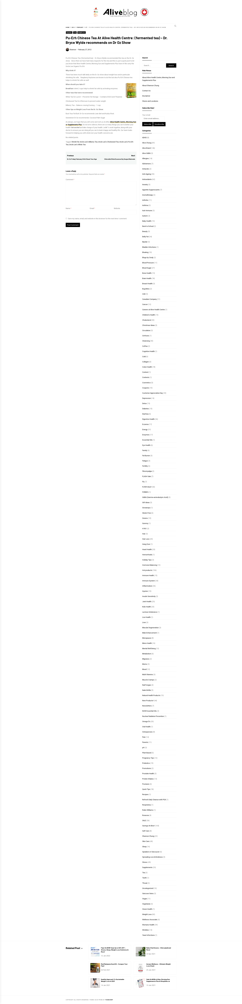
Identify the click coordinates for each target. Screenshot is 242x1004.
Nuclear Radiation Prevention (153, 716)
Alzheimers (146, 164)
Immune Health (148, 575)
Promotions (146, 768)
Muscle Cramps (148, 680)
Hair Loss (145, 539)
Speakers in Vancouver (150, 852)
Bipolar (144, 242)
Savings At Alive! (148, 826)
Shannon (72, 50)
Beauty (144, 231)
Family (144, 450)
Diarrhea (145, 414)
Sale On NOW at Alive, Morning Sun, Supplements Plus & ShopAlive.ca (158, 980)
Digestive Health (148, 419)
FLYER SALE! (147, 487)
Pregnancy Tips (148, 758)
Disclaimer (146, 96)
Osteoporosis (147, 732)
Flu (143, 482)
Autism (145, 216)
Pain (143, 737)
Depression (146, 398)
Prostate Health (148, 774)
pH (143, 748)
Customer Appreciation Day (152, 393)
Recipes (145, 794)
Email (92, 208)
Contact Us (146, 91)
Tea (75, 32)
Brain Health (146, 278)
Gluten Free (146, 513)
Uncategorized (147, 888)
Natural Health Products (151, 695)
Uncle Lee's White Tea (77, 145)
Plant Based (146, 753)
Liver (144, 622)
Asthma (145, 205)
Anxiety (145, 185)
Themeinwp (109, 1000)
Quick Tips (146, 789)
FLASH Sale (146, 476)
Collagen (145, 362)
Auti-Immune (147, 211)
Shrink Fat (75, 142)
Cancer (145, 304)
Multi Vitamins (147, 674)
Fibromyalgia (147, 471)
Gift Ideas (146, 502)
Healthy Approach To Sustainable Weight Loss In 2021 (112, 980)
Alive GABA (146, 153)
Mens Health (147, 643)
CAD (143, 294)
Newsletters (147, 706)
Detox (144, 403)
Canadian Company (149, 299)
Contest (145, 372)
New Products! (148, 701)
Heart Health (147, 549)
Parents (145, 742)
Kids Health (146, 607)
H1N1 (144, 529)
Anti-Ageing (146, 174)
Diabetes (145, 409)
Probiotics (146, 763)
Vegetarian (146, 904)
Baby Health (146, 221)
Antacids (145, 169)
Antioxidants (147, 179)
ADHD (144, 138)
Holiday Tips (147, 560)
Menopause (146, 638)
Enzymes (69, 32)
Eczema (145, 424)
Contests (145, 377)
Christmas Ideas (148, 325)
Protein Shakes (148, 779)
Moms (144, 664)
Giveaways (146, 508)
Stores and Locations (150, 101)
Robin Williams (147, 810)
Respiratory (146, 805)
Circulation (146, 330)
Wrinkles (145, 930)
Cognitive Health (148, 351)
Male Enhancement (149, 633)
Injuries (145, 591)
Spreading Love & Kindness (152, 857)
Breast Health (147, 284)
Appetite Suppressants (151, 190)
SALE (144, 820)
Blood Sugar (146, 268)
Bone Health (146, 273)
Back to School (147, 226)
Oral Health (146, 727)
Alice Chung (146, 143)
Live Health (146, 617)
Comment (70, 180)
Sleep (144, 847)
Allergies (145, 158)
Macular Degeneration (150, 628)
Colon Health (147, 367)
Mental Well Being (149, 648)
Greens (145, 518)
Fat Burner (146, 456)
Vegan (144, 899)
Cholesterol (146, 320)
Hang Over (146, 544)
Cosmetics (146, 383)
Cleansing (146, 341)
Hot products (147, 570)
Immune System (148, 581)
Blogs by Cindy (147, 257)
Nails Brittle (146, 690)
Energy (144, 430)
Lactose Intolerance (149, 612)
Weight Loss (81, 32)
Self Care (145, 831)
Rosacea (145, 815)
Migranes (145, 659)
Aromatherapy (147, 195)
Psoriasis (145, 784)
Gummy (145, 523)
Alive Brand (146, 148)
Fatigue (145, 461)
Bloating (145, 252)
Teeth (144, 878)
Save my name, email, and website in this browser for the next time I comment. (97, 219)
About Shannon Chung (150, 85)
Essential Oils (147, 440)
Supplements (147, 867)
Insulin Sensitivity (149, 596)
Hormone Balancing (149, 565)
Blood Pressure (148, 263)
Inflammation (147, 586)
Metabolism (146, 654)
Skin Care (145, 841)
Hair (143, 534)
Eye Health (146, 445)
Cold (144, 357)
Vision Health (147, 909)
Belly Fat (145, 237)
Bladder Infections (149, 247)
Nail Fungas (146, 685)
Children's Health (148, 315)
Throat (144, 883)
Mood (144, 669)
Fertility (145, 466)
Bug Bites (145, 289)
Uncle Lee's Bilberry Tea (88, 142)
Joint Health (146, 602)
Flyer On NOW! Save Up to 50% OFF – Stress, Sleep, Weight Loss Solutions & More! (114, 950)
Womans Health (148, 925)
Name (68, 208)
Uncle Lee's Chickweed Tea (108, 142)
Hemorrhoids (147, 555)
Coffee (145, 346)
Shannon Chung (148, 836)
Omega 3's (146, 721)
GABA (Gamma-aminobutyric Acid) (155, 497)
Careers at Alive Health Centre (153, 310)
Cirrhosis (145, 336)
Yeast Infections (148, 935)
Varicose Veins (148, 893)
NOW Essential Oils (149, 711)
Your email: (146, 115)
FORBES (145, 492)
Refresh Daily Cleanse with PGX (154, 800)
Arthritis (145, 200)
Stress (144, 862)
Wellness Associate (149, 920)
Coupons (145, 388)
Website (117, 208)
